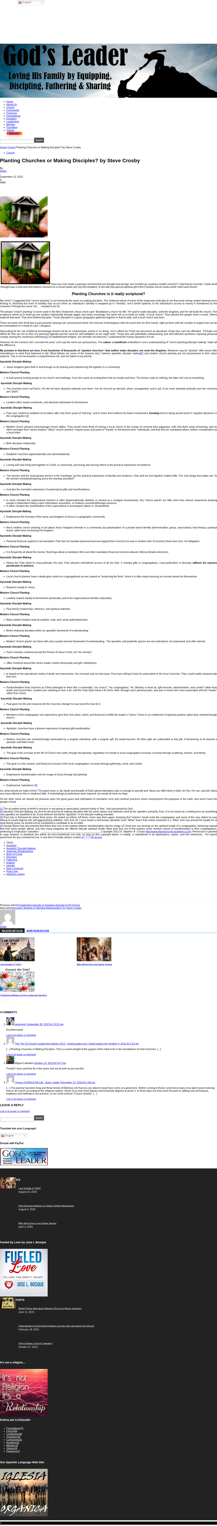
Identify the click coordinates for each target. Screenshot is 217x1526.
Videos (10, 130)
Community (12, 110)
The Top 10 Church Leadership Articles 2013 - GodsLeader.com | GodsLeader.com (61, 1043)
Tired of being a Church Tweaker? (35, 1343)
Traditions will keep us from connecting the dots (23, 995)
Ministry (10, 124)
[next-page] (8, 1001)
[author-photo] (7, 924)
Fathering (11, 860)
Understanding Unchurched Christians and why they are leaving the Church (56, 1326)
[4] (36, 785)
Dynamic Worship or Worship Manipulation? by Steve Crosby (47, 908)
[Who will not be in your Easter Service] (94, 960)
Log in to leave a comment (21, 1035)
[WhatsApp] (39, 187)
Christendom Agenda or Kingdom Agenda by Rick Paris (48, 905)
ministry (10, 865)
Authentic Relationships (19, 851)
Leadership (12, 121)
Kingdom (11, 118)
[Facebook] (5, 187)
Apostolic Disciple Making (21, 848)
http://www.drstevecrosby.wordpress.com (168, 831)
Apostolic (11, 845)
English (9, 1135)
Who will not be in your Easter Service (94, 964)
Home (9, 101)
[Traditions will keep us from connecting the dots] (17, 991)
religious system (15, 874)
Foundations (13, 116)
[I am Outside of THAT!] (17, 960)
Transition (11, 127)
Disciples (11, 857)
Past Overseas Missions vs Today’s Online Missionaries (46, 1205)
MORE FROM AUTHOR (38, 931)
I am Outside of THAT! (10, 964)
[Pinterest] (28, 187)
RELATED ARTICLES (12, 931)
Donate (14, 133)
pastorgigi (20, 1024)
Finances (11, 113)
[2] (142, 353)
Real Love (12, 871)
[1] (47, 336)
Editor (3, 171)
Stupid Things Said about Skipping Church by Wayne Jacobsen (50, 1308)
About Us (11, 104)
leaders (10, 862)
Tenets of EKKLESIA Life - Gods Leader (37, 1082)
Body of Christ (14, 854)
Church (10, 107)
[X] (16, 187)
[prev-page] (2, 1001)
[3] (27, 416)
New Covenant (14, 868)
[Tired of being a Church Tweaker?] (8, 1307)
